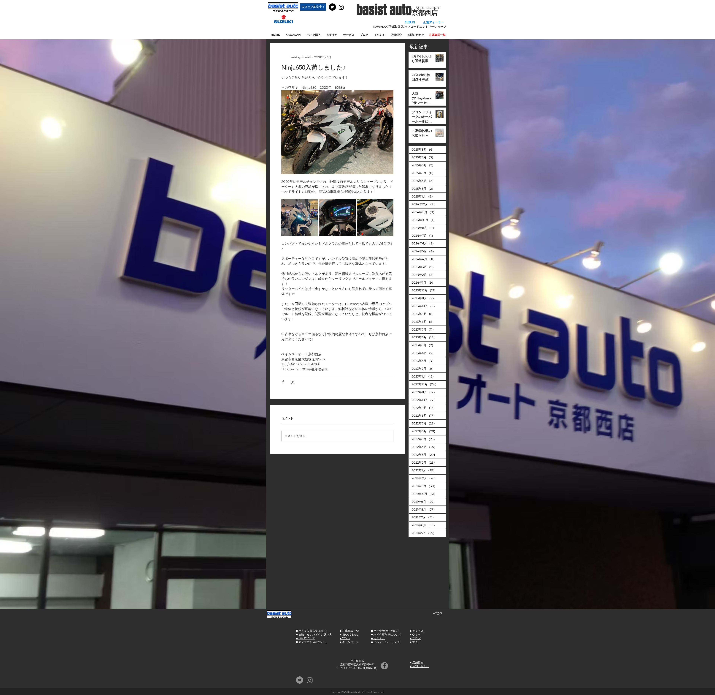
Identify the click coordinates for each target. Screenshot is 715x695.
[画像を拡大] (299, 217)
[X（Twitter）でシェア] (292, 382)
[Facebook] (384, 665)
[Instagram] (341, 7)
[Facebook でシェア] (283, 382)
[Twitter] (332, 7)
